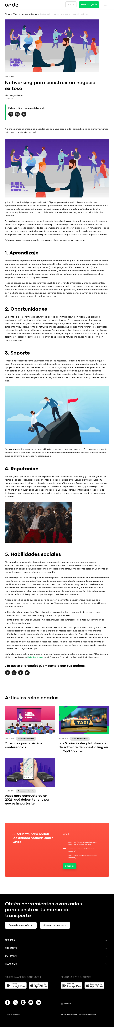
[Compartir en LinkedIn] (27, 675)
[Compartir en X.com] (14, 675)
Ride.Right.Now (35, 657)
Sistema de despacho (55, 925)
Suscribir (69, 866)
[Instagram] (23, 1003)
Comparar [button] (11, 956)
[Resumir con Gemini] (23, 116)
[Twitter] (15, 1003)
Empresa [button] (10, 940)
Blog (7, 14)
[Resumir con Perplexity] (10, 116)
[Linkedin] (38, 1003)
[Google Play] (16, 985)
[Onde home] (11, 5)
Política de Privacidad (69, 1014)
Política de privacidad (76, 844)
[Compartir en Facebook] (20, 675)
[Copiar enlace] (7, 673)
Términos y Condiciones (87, 1014)
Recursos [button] (11, 964)
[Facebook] (7, 1003)
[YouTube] (30, 1003)
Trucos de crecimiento (25, 14)
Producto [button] (11, 948)
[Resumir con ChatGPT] (17, 116)
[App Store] (39, 985)
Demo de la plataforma (20, 925)
